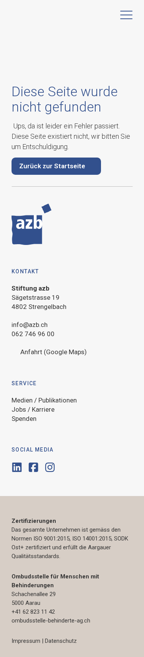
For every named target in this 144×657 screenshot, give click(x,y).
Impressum (26, 640)
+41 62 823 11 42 (33, 611)
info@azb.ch (30, 324)
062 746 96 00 (33, 334)
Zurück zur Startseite (52, 166)
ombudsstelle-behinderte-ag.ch (51, 620)
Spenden (24, 418)
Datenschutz (61, 640)
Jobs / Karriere (33, 409)
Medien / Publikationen (44, 400)
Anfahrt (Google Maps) (53, 352)
